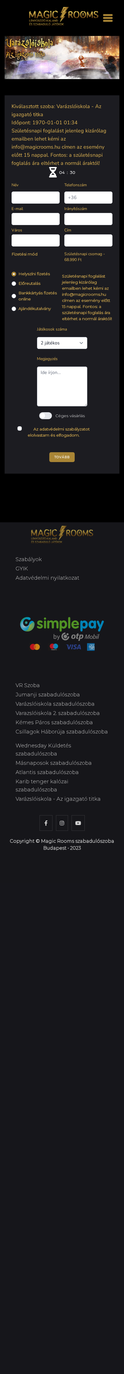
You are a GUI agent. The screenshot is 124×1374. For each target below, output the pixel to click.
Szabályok (29, 559)
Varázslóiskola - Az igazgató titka (58, 799)
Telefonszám (75, 185)
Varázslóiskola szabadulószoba (55, 704)
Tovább (62, 457)
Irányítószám (75, 208)
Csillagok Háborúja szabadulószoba (62, 732)
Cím (67, 230)
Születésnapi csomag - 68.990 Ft (84, 256)
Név (15, 185)
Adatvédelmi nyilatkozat (47, 578)
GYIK (22, 568)
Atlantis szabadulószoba (47, 772)
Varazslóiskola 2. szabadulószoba (58, 713)
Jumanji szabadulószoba (48, 694)
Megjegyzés (47, 359)
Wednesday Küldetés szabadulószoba (43, 749)
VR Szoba (28, 685)
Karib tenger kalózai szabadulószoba (42, 785)
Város (17, 230)
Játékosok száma (52, 329)
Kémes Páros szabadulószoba (54, 722)
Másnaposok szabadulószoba (54, 763)
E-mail (17, 208)
